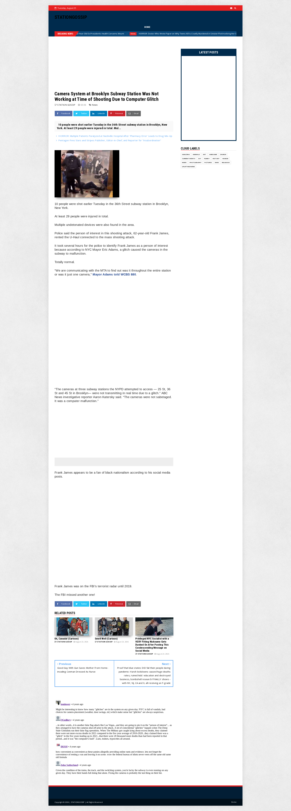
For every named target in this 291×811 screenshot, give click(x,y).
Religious (226, 162)
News (218, 33)
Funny (206, 159)
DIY (199, 159)
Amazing (185, 154)
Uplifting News (188, 167)
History (216, 159)
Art (204, 154)
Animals (196, 154)
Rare (217, 162)
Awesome (213, 154)
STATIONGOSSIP (71, 17)
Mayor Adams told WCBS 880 (114, 274)
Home (233, 802)
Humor (225, 159)
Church (223, 154)
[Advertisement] (114, 64)
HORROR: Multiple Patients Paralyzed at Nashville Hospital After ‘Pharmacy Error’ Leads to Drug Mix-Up (115, 135)
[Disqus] (114, 737)
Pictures (208, 162)
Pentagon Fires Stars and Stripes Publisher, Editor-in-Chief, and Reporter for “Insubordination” (109, 140)
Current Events (188, 159)
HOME (147, 27)
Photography (195, 162)
